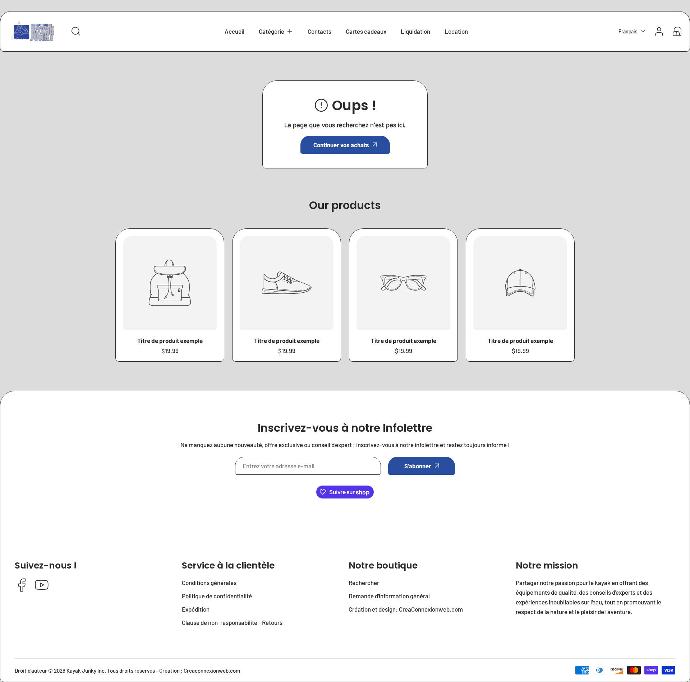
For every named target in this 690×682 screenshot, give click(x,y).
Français (628, 31)
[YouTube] (41, 585)
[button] (276, 31)
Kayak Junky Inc (85, 670)
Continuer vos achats (341, 144)
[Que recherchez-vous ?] (75, 31)
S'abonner (417, 465)
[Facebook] (22, 585)
